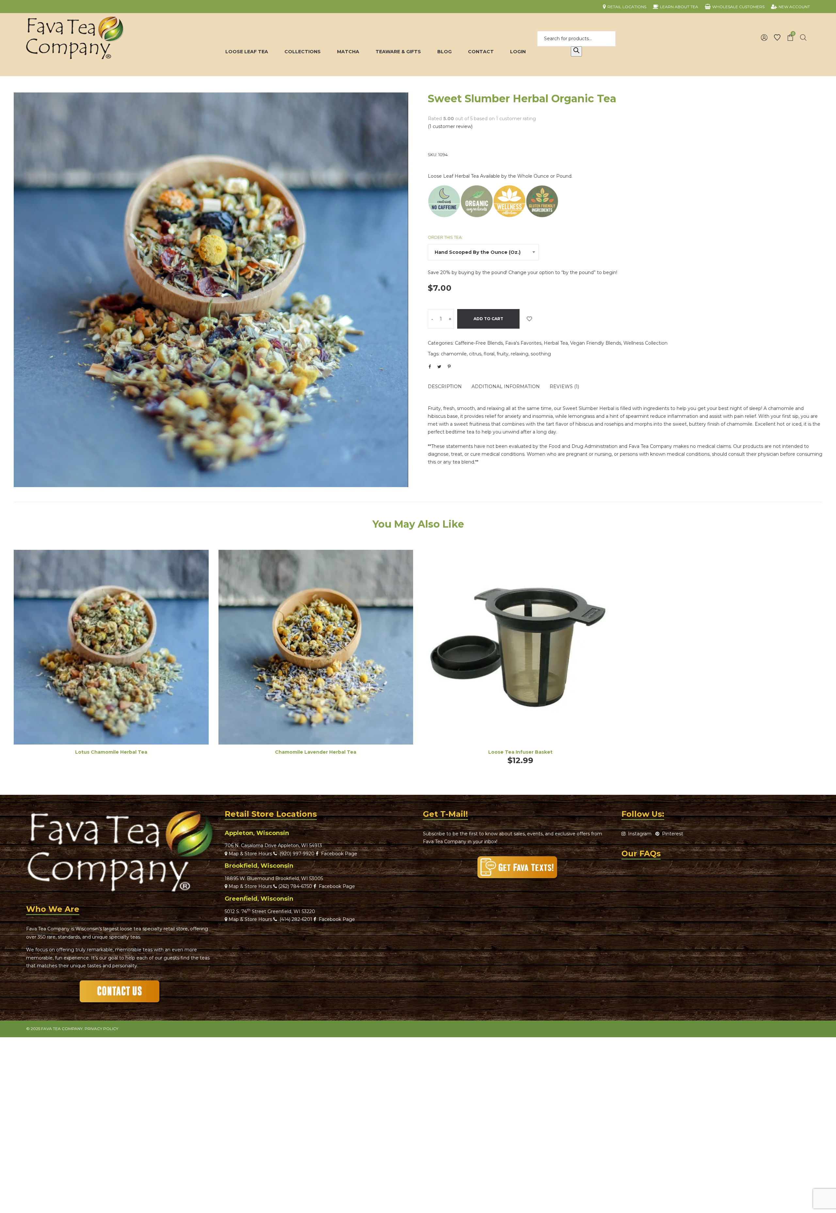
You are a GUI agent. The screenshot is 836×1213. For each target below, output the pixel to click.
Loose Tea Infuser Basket (520, 752)
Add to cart (488, 318)
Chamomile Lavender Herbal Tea (315, 752)
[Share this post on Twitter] (439, 366)
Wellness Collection (645, 343)
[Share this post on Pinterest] (449, 366)
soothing (541, 354)
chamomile (454, 354)
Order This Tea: (445, 237)
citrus (475, 354)
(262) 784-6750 (295, 886)
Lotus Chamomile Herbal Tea (111, 752)
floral (489, 354)
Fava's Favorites (523, 343)
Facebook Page (337, 854)
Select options (111, 656)
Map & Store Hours (249, 854)
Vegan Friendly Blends (595, 343)
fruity (502, 354)
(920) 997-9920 (295, 854)
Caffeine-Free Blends (479, 343)
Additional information (506, 386)
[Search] (576, 51)
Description (445, 386)
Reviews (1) (564, 386)
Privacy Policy (101, 1028)
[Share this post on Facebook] (429, 367)
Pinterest (671, 834)
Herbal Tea (556, 343)
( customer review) (450, 126)
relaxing (519, 354)
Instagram (638, 834)
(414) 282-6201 (296, 919)
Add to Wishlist (529, 319)
